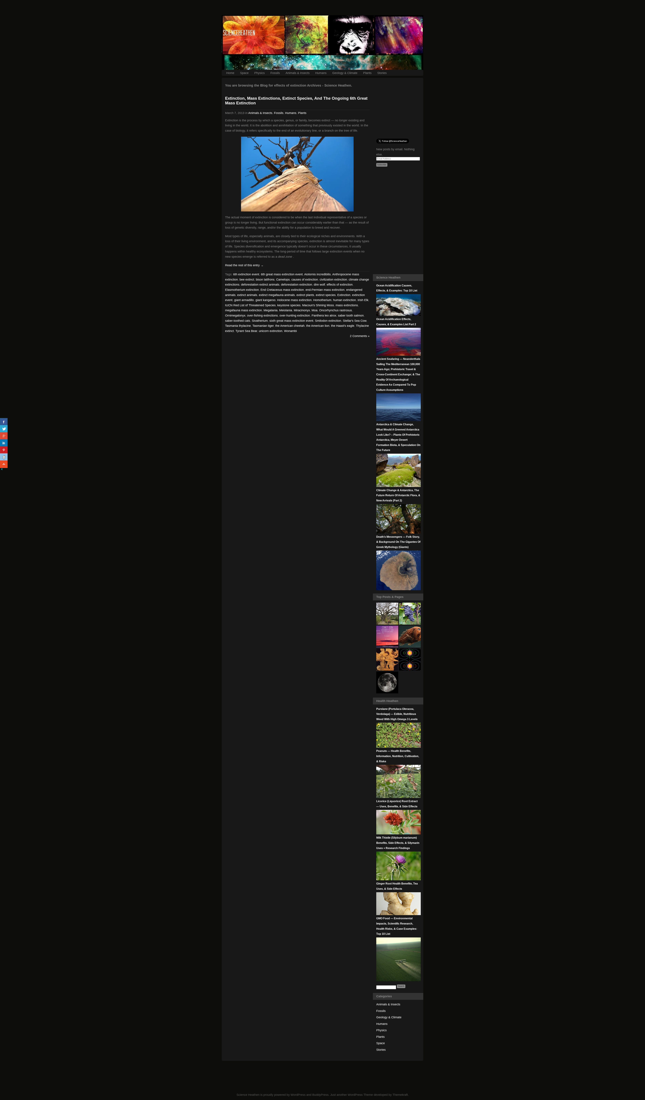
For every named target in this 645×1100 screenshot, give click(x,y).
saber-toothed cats (237, 320)
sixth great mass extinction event (291, 320)
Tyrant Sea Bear (246, 330)
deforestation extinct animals (260, 284)
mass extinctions (347, 305)
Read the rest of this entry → (244, 265)
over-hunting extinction (295, 315)
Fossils (275, 73)
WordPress (298, 1094)
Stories (382, 73)
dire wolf (319, 284)
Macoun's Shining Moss (318, 305)
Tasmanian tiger (263, 325)
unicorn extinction (270, 330)
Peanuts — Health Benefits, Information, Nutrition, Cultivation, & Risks (397, 756)
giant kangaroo (265, 300)
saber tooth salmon (351, 315)
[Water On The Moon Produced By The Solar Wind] (387, 682)
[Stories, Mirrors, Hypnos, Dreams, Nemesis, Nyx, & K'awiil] (387, 659)
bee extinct (247, 279)
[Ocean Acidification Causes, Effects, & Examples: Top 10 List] (398, 315)
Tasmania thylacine (238, 325)
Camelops (283, 279)
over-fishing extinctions (262, 315)
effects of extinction (340, 284)
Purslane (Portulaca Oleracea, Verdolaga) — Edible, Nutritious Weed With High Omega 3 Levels (397, 714)
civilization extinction (333, 279)
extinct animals (247, 295)
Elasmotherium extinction (242, 289)
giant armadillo (244, 300)
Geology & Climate (344, 73)
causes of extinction (304, 279)
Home (230, 73)
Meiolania (285, 310)
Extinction (343, 295)
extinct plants (305, 295)
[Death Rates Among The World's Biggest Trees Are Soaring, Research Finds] (387, 613)
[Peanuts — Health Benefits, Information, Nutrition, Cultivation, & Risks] (398, 797)
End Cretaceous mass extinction (282, 289)
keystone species (288, 305)
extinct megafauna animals (277, 295)
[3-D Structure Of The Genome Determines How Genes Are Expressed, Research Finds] (410, 613)
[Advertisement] (322, 7)
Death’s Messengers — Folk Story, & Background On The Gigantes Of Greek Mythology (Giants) (398, 541)
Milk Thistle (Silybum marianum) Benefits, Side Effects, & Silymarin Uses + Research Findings (397, 842)
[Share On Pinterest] (4, 450)
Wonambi (290, 330)
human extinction (344, 300)
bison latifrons (265, 279)
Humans (321, 73)
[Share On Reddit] (4, 457)
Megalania (270, 310)
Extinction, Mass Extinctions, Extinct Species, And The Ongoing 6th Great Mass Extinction (296, 100)
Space (244, 73)
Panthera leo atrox (324, 315)
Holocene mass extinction (294, 300)
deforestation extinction (296, 284)
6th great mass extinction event (282, 274)
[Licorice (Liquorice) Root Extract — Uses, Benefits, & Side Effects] (398, 833)
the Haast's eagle (342, 325)
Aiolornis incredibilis (317, 274)
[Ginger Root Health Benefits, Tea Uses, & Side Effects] (398, 914)
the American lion (317, 325)
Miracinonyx (302, 310)
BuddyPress (320, 1094)
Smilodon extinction (328, 320)
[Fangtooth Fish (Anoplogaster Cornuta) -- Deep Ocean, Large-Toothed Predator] (410, 636)
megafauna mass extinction (243, 310)
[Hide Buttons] (1, 470)
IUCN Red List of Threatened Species (250, 305)
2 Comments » (360, 336)
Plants (367, 73)
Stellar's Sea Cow (354, 320)
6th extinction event (246, 274)
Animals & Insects (298, 73)
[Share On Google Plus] (4, 436)
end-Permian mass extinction (325, 289)
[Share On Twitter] (4, 429)
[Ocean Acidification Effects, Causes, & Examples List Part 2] (398, 355)
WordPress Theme (360, 1094)
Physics (259, 73)
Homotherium (322, 300)
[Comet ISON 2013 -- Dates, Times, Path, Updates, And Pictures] (387, 636)
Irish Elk (363, 300)
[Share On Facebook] (4, 422)
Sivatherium (260, 320)
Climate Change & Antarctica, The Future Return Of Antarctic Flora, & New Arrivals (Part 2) (398, 495)
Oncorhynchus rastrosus (335, 310)
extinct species (326, 295)
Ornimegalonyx (235, 315)
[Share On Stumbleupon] (4, 464)
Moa (314, 310)
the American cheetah (290, 325)
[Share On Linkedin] (4, 443)
